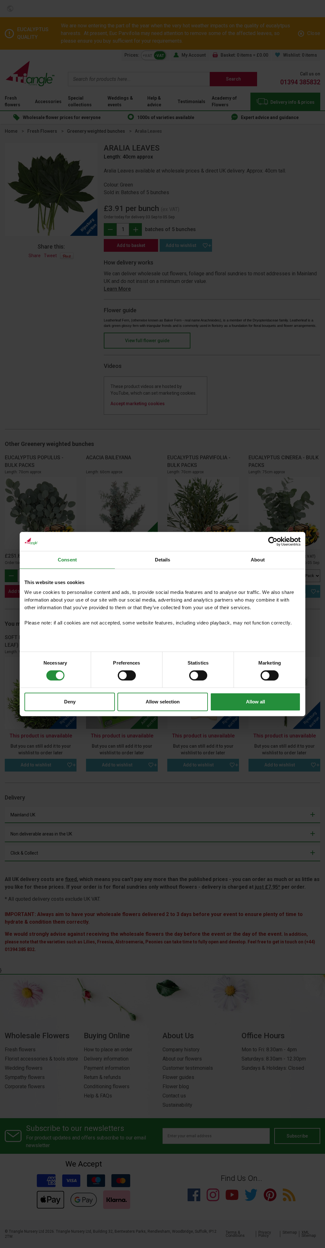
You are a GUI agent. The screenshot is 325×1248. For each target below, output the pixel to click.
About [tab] (258, 559)
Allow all (255, 701)
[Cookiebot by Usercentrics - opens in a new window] (273, 541)
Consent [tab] (67, 559)
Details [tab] (162, 559)
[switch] (127, 675)
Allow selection (163, 701)
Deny (70, 701)
